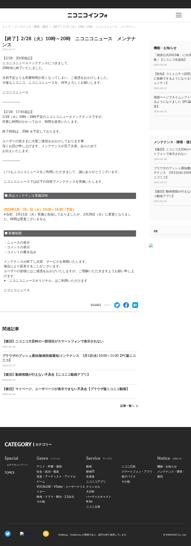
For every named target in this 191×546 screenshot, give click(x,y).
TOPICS (9, 472)
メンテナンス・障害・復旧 (31, 26)
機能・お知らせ (167, 466)
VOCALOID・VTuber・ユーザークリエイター (61, 489)
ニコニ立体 (93, 506)
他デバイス (129, 476)
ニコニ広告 (129, 466)
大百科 (90, 491)
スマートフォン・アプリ (137, 471)
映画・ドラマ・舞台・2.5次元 (55, 496)
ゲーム (41, 481)
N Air (89, 501)
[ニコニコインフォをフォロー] (8, 533)
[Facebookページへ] (27, 533)
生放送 (90, 476)
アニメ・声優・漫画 (49, 466)
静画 (89, 471)
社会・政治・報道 (48, 471)
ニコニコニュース (15, 92)
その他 (41, 501)
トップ (6, 26)
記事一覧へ (127, 405)
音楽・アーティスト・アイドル (56, 476)
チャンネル (93, 486)
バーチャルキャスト (98, 496)
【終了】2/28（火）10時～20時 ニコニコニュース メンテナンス (94, 26)
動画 (89, 466)
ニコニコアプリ (96, 481)
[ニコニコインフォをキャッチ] (46, 533)
